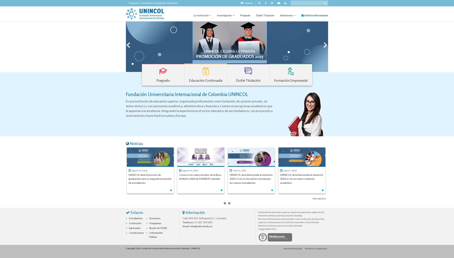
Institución (135, 223)
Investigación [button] (224, 15)
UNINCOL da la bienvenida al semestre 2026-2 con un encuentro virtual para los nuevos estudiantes (251, 178)
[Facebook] (266, 3)
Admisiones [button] (286, 15)
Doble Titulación (265, 15)
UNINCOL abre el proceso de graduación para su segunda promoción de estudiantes (150, 178)
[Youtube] (278, 3)
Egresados (135, 227)
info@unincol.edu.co (201, 226)
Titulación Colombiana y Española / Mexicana (153, 2)
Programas (155, 223)
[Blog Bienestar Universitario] (259, 3)
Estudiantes (136, 218)
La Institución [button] (201, 15)
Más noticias (319, 198)
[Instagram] (272, 3)
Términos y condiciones (315, 248)
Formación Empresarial (291, 80)
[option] (227, 46)
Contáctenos (136, 232)
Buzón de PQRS (158, 227)
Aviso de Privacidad (293, 248)
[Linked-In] (285, 3)
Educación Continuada (205, 80)
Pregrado (245, 15)
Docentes (155, 218)
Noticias (136, 143)
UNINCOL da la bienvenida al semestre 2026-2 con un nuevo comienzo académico (301, 178)
